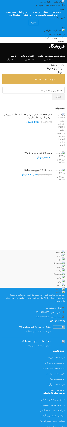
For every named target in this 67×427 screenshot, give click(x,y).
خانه (62, 64)
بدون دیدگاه (31, 331)
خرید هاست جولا (57, 378)
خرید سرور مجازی (56, 389)
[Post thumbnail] (59, 330)
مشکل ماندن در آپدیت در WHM (36, 341)
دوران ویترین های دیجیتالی (53, 399)
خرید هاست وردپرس (55, 373)
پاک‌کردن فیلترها (54, 68)
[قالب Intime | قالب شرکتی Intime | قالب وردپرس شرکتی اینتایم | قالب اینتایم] (60, 130)
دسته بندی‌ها (59, 56)
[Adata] (33, 272)
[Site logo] (50, 4)
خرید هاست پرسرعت (55, 362)
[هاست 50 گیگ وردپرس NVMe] (60, 158)
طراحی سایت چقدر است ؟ (52, 420)
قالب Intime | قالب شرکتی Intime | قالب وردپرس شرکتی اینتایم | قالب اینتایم (28, 116)
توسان (59, 72)
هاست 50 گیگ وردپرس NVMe (38, 153)
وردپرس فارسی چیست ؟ (53, 404)
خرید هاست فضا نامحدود (53, 367)
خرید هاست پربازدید (55, 384)
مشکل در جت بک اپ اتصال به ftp (35, 326)
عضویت (33, 22)
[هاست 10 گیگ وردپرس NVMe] (60, 175)
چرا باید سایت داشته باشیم (52, 410)
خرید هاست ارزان (56, 357)
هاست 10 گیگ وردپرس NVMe (38, 170)
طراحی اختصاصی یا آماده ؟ (52, 415)
